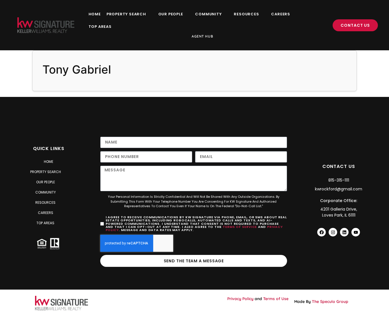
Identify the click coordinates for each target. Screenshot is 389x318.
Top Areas (100, 26)
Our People (170, 14)
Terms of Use (275, 298)
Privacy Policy (240, 298)
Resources (246, 14)
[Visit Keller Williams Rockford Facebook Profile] (321, 232)
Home (95, 14)
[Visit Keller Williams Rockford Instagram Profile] (333, 232)
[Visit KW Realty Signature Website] (45, 25)
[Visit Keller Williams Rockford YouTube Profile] (355, 232)
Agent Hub (202, 36)
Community (208, 14)
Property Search (126, 14)
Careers (280, 14)
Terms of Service (240, 227)
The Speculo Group (330, 301)
